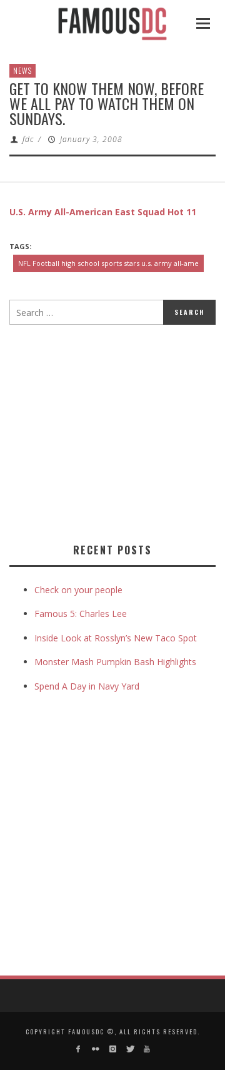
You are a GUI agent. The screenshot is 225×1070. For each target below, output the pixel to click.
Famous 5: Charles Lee (80, 613)
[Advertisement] (114, 431)
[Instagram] (112, 1049)
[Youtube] (146, 1049)
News (22, 70)
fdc (28, 139)
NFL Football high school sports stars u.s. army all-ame (108, 263)
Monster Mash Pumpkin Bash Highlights (115, 662)
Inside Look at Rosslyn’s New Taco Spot (115, 638)
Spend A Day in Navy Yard (86, 686)
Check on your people (79, 590)
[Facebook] (78, 1049)
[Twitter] (129, 1049)
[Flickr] (95, 1049)
